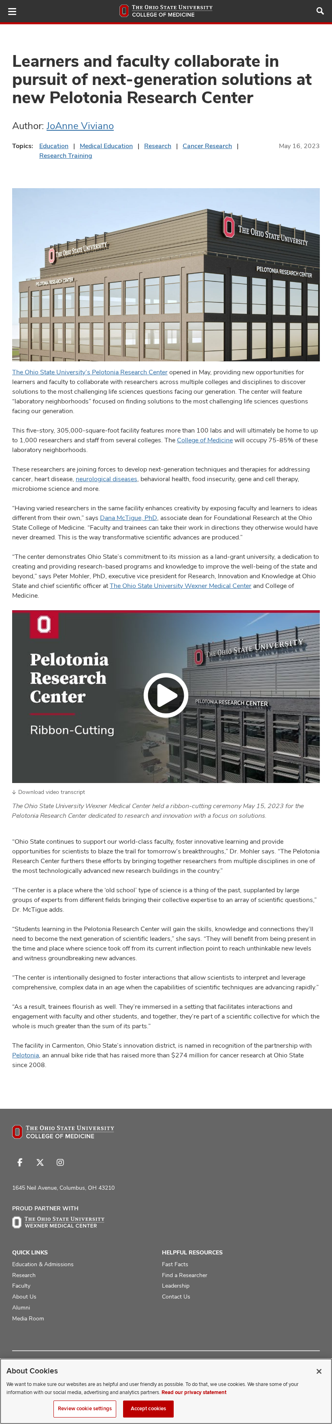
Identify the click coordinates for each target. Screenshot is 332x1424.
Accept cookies (148, 1408)
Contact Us (176, 1296)
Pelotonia (25, 1055)
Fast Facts (175, 1264)
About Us (24, 1296)
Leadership (175, 1285)
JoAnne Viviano (80, 125)
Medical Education (106, 146)
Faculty (21, 1285)
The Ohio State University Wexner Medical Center (180, 585)
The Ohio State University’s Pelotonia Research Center (90, 372)
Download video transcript (51, 792)
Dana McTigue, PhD (128, 518)
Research (157, 146)
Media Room (28, 1318)
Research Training (65, 155)
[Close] (319, 1371)
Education (53, 146)
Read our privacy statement (194, 1392)
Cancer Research (207, 146)
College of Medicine (205, 440)
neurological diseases (106, 479)
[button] (166, 696)
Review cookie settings (85, 1408)
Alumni (21, 1307)
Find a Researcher (184, 1275)
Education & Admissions (43, 1264)
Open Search (320, 11)
